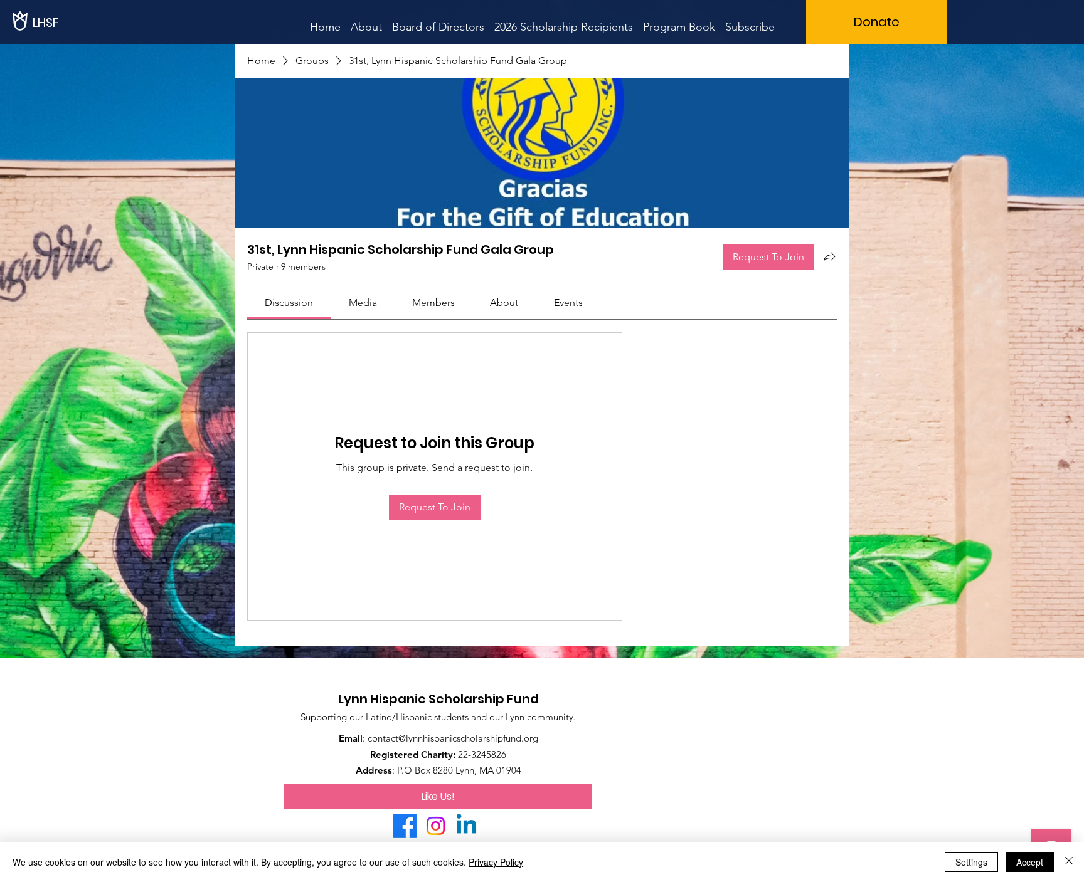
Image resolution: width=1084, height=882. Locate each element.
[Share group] (829, 256)
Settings (971, 862)
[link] (289, 302)
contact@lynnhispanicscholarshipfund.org (453, 738)
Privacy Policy (496, 862)
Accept (1029, 862)
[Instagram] (435, 826)
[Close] (1068, 862)
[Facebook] (405, 826)
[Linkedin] (466, 826)
